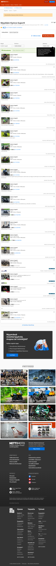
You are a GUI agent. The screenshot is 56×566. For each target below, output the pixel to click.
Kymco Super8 (28, 59)
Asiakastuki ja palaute (35, 457)
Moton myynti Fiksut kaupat (16, 489)
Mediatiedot (12, 478)
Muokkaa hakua (9, 7)
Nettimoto (5, 1)
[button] (7, 45)
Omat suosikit (13, 461)
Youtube (33, 479)
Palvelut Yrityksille (14, 480)
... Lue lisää (46, 25)
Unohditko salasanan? (35, 459)
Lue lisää (12, 355)
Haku (3, 4)
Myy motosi (52, 1)
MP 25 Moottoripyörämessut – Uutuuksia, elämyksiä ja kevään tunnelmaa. (42, 413)
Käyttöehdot (32, 465)
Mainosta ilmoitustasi (15, 463)
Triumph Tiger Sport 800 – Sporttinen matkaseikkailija (14, 395)
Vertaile (2, 59)
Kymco (10, 10)
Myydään (6, 10)
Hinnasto (12, 476)
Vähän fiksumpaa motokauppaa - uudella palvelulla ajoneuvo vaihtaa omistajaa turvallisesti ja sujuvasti (14, 430)
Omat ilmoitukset (14, 459)
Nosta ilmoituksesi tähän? (18, 50)
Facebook (34, 476)
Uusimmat (7, 4)
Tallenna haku (19, 7)
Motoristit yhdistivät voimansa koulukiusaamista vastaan (14, 377)
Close (53, 49)
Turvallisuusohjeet (34, 463)
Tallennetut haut (14, 457)
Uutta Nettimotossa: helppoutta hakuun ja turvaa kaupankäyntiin (42, 430)
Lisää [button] (20, 4)
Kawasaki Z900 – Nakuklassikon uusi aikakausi (42, 395)
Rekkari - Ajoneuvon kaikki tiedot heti (36, 489)
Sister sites (9, 1)
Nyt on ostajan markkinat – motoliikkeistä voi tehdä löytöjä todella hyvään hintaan (42, 377)
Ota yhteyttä (12, 482)
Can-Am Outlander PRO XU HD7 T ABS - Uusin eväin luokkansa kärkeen (14, 413)
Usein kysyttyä (33, 461)
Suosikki (53, 67)
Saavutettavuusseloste (35, 467)
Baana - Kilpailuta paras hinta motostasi (17, 492)
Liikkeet (12, 4)
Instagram (34, 482)
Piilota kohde (2, 55)
